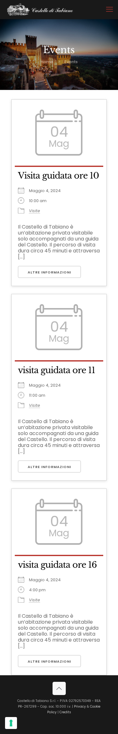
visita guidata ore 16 (57, 565)
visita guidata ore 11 (56, 370)
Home (47, 62)
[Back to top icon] (59, 688)
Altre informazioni (49, 272)
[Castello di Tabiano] (40, 9)
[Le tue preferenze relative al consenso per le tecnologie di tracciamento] (11, 723)
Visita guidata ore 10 (58, 175)
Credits (65, 712)
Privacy (80, 706)
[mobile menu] (109, 9)
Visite (34, 211)
